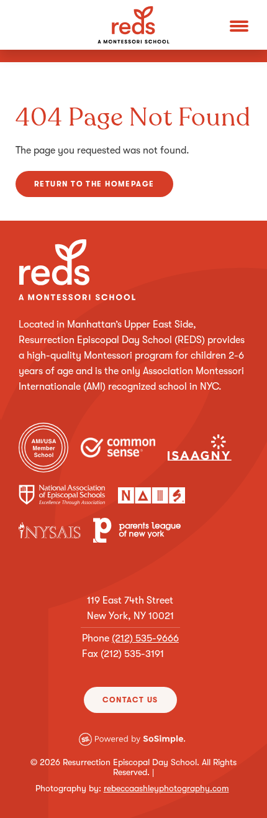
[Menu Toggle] (239, 25)
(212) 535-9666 (145, 638)
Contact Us (130, 700)
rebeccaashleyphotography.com (166, 788)
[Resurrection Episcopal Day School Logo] (133, 25)
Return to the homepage (94, 184)
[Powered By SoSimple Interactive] (132, 748)
